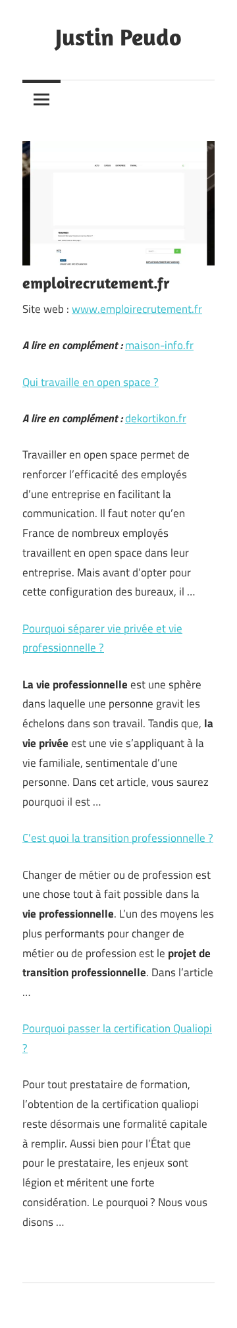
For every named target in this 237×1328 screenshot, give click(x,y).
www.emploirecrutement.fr (137, 309)
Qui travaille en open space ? (90, 382)
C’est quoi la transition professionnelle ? (117, 837)
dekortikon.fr (155, 418)
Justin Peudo (118, 36)
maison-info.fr (159, 345)
